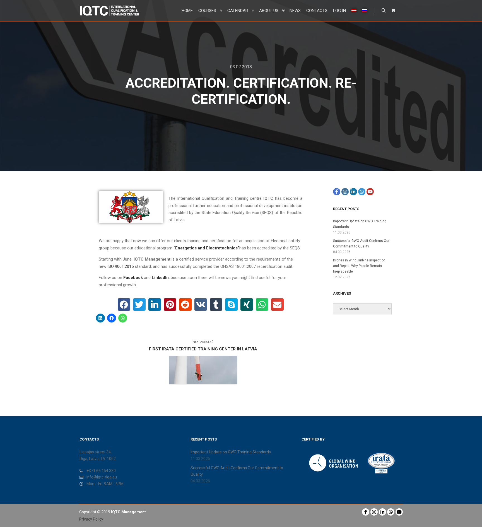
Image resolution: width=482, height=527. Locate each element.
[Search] (384, 10)
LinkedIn (160, 277)
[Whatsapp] (361, 191)
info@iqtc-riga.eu (101, 477)
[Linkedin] (353, 191)
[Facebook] (336, 191)
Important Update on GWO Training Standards (231, 452)
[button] (124, 304)
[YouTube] (370, 191)
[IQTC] (109, 10)
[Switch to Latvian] (354, 10)
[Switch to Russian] (364, 10)
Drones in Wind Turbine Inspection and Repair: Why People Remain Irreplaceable (359, 265)
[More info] (394, 10)
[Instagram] (345, 191)
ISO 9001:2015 (120, 266)
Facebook (133, 277)
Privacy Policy (91, 519)
